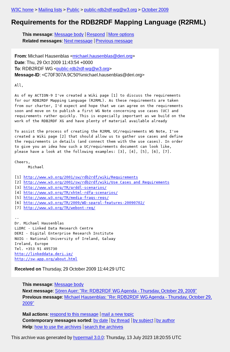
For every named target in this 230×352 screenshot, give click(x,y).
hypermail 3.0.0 (88, 337)
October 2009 (155, 9)
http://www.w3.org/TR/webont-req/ (59, 208)
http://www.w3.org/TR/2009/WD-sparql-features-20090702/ (84, 203)
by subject (143, 320)
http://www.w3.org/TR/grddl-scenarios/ (65, 187)
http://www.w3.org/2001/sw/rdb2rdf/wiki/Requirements (81, 177)
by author (165, 320)
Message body (69, 34)
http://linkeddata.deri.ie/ (44, 254)
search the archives (103, 326)
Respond (96, 34)
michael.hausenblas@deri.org (102, 56)
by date (100, 320)
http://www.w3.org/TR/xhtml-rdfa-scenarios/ (71, 192)
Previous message (114, 40)
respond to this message (74, 314)
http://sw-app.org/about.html (46, 259)
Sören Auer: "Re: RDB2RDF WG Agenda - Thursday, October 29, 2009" (126, 291)
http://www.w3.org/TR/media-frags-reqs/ (66, 198)
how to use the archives (57, 326)
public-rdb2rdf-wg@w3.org (110, 9)
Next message (78, 40)
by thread (120, 320)
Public (73, 9)
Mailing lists (50, 9)
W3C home (22, 9)
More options (121, 34)
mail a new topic (118, 314)
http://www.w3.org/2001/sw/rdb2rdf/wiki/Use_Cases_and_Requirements (96, 182)
